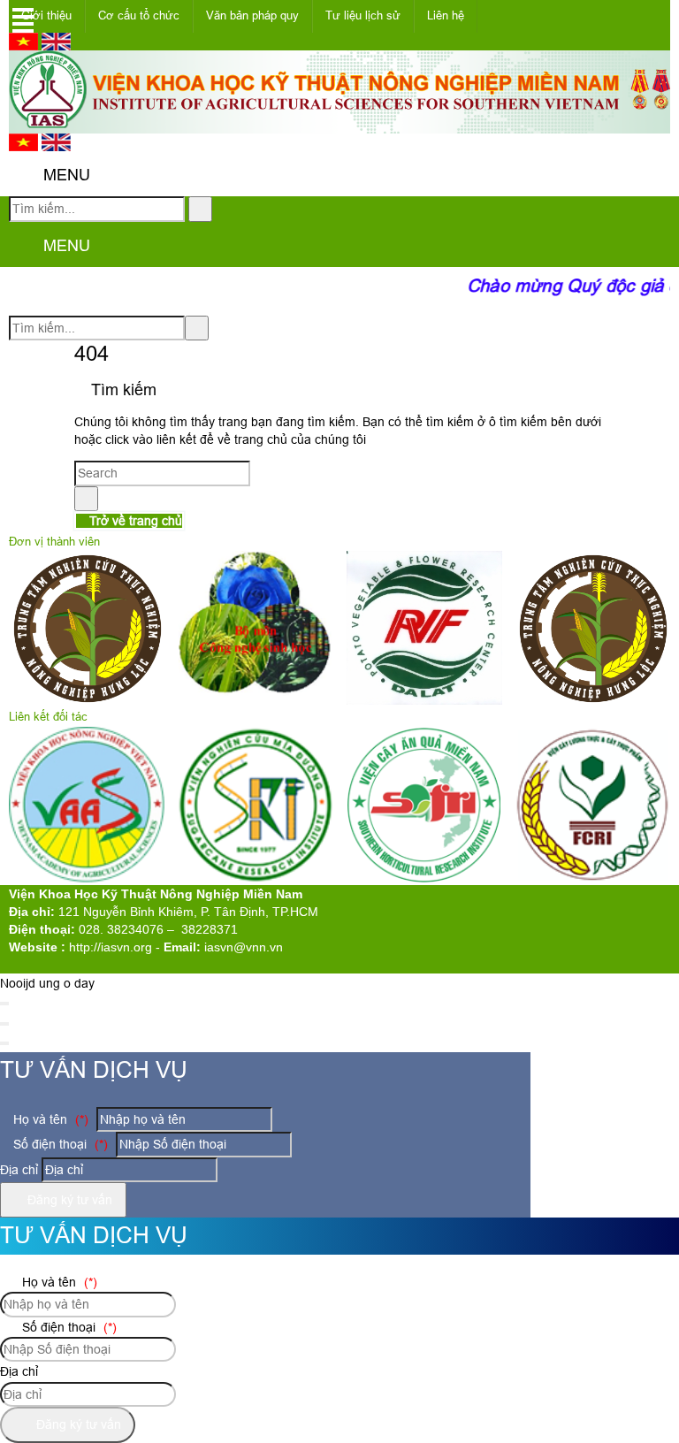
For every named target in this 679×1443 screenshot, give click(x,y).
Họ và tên (49, 1119)
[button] (23, 176)
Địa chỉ (19, 1170)
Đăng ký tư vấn (68, 1200)
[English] (56, 46)
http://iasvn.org (110, 947)
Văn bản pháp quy (252, 15)
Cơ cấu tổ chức (138, 15)
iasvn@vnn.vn (243, 947)
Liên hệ (445, 15)
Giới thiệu (46, 15)
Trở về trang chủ (134, 521)
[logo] (339, 124)
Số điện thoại (59, 1144)
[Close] (4, 1003)
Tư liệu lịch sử (363, 15)
